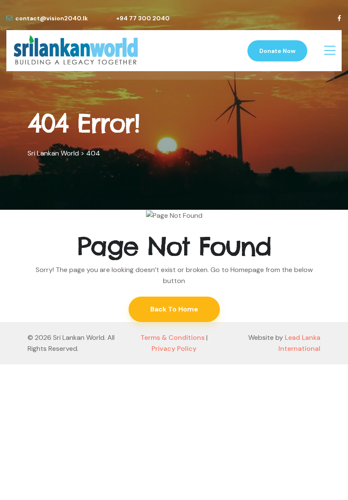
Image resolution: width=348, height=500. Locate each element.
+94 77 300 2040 (143, 18)
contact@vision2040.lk (51, 18)
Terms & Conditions (172, 337)
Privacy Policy (174, 348)
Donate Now (277, 51)
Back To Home (174, 309)
